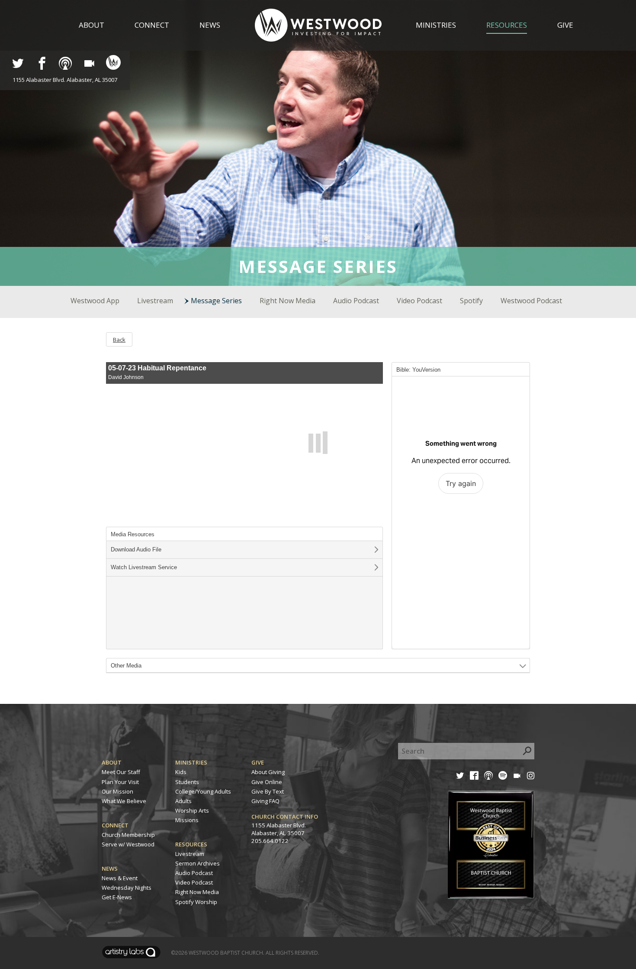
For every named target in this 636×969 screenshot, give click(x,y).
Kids (180, 772)
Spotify (471, 300)
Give (565, 25)
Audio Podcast (356, 300)
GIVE (257, 762)
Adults (183, 801)
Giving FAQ (265, 801)
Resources (506, 25)
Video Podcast (419, 300)
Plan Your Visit (120, 782)
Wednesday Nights (126, 887)
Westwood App (95, 300)
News (209, 25)
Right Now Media (287, 300)
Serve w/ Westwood (128, 844)
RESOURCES (191, 844)
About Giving (268, 772)
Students (187, 782)
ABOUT (112, 762)
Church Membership (128, 835)
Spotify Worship (196, 902)
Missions (187, 820)
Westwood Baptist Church (226, 952)
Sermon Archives (197, 863)
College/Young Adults (203, 791)
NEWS (110, 868)
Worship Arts (192, 810)
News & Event (120, 878)
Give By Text (267, 791)
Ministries (436, 25)
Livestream (155, 300)
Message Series (216, 300)
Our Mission (117, 791)
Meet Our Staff (121, 772)
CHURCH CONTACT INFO (284, 816)
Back (119, 340)
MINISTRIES (191, 762)
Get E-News (117, 897)
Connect (152, 25)
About (91, 25)
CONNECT (115, 825)
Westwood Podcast (531, 300)
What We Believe (124, 801)
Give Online (266, 782)
